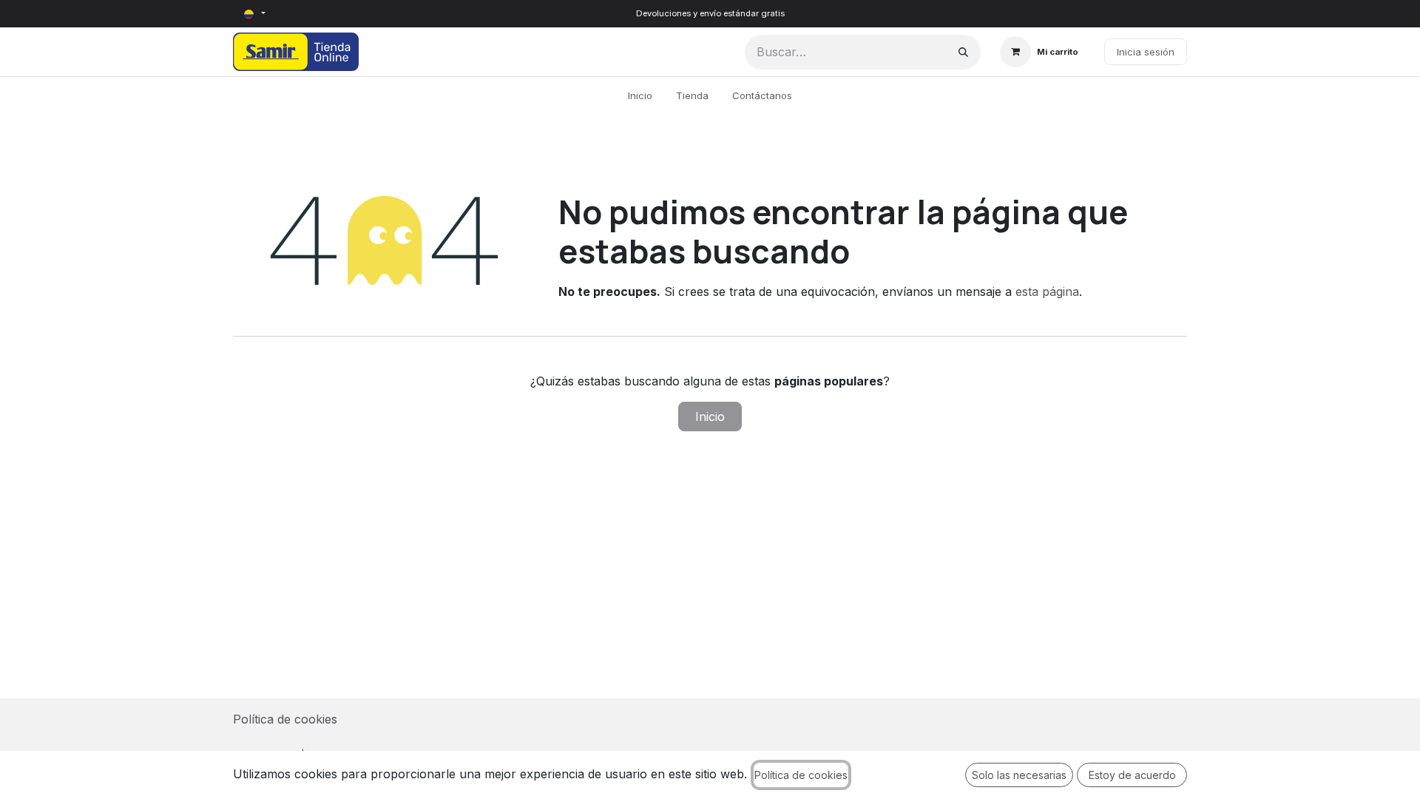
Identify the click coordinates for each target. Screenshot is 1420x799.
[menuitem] (640, 96)
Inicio (710, 416)
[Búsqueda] (963, 52)
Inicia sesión (1145, 52)
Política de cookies (285, 719)
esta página (1047, 291)
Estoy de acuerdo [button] (1132, 775)
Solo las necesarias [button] (1019, 775)
